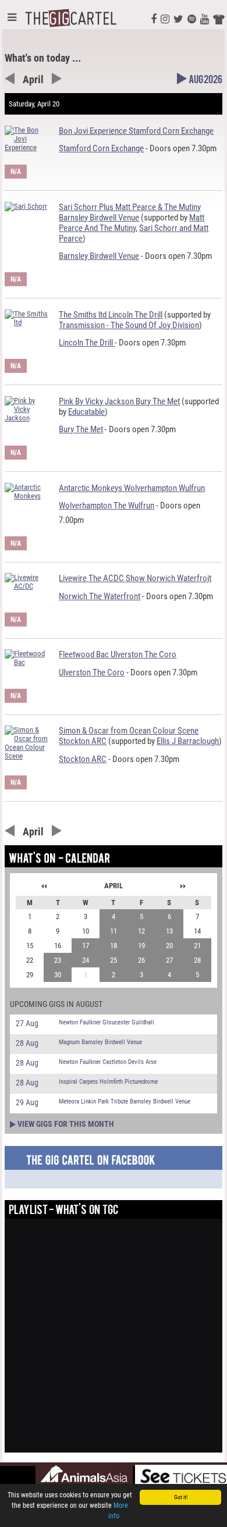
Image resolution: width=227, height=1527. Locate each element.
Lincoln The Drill (87, 342)
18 (113, 945)
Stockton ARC (83, 759)
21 (197, 945)
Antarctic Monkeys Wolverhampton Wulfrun (132, 488)
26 (141, 960)
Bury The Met (81, 429)
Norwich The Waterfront (99, 596)
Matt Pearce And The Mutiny (131, 222)
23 (57, 960)
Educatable (86, 412)
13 (169, 931)
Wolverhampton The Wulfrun (106, 505)
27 (169, 960)
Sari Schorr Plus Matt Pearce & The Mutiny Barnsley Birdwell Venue (130, 212)
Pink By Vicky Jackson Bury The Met (119, 401)
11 (113, 931)
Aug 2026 (205, 81)
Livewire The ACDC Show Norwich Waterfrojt (135, 578)
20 (169, 945)
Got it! (180, 1497)
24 (85, 960)
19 (141, 945)
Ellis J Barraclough (188, 741)
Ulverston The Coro (92, 672)
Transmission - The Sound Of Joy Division (129, 325)
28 (197, 960)
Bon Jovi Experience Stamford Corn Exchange (136, 131)
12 (141, 931)
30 (57, 974)
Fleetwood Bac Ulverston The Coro (117, 654)
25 (113, 960)
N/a (15, 172)
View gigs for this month (65, 1124)
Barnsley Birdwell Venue (99, 256)
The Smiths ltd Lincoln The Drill (110, 314)
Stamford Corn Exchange (101, 148)
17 (85, 945)
